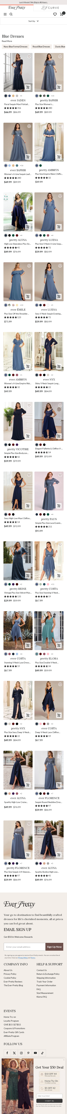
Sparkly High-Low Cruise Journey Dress (15, 802)
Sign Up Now (54, 946)
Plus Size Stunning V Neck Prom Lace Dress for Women (48, 592)
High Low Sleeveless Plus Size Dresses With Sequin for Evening (17, 244)
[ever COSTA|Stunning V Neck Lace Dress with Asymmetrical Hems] (18, 630)
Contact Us (42, 970)
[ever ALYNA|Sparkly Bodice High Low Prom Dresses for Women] (49, 839)
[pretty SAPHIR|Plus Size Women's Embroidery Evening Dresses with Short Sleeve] (49, 72)
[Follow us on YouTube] (35, 1052)
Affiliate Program (11, 1036)
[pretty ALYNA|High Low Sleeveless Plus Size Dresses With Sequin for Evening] (18, 211)
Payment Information (46, 985)
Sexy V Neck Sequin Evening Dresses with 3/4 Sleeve (47, 313)
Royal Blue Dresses (41, 46)
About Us (8, 970)
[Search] (11, 14)
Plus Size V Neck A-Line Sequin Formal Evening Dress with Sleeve (49, 244)
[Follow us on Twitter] (14, 1052)
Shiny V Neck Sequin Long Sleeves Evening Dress (46, 383)
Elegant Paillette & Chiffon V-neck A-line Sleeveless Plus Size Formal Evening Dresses (48, 448)
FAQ (39, 989)
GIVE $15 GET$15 (12, 1024)
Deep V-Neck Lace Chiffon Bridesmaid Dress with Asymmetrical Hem (47, 732)
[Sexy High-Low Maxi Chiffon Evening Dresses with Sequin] (18, 491)
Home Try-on (10, 1017)
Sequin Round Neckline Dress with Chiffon (48, 802)
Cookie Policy (10, 978)
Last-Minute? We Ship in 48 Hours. (33, 2)
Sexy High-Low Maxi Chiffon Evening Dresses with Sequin (17, 518)
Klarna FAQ (42, 997)
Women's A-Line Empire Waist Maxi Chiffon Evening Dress (17, 383)
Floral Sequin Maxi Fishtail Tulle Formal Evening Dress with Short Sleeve (16, 104)
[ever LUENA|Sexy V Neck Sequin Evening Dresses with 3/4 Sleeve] (49, 281)
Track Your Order (45, 981)
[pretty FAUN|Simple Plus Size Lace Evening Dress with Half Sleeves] (49, 491)
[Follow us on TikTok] (42, 1052)
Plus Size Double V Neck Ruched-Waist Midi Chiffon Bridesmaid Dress (47, 662)
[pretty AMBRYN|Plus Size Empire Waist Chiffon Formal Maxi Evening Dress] (49, 142)
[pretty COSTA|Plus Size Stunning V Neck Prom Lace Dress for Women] (49, 560)
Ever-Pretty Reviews (13, 981)
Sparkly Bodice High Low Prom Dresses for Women (47, 872)
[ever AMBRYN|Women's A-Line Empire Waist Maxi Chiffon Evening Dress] (18, 351)
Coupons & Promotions (14, 1028)
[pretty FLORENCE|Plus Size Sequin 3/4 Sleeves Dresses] (18, 839)
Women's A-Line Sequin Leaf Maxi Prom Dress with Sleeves (18, 174)
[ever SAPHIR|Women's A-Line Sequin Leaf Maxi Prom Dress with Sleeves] (18, 142)
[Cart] (61, 14)
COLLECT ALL (49, 1101)
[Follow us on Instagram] (21, 1052)
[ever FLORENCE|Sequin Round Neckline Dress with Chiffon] (49, 770)
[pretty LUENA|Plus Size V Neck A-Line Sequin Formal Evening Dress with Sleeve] (49, 211)
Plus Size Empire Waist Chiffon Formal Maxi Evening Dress (48, 174)
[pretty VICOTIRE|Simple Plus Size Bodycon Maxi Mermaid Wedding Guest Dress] (18, 421)
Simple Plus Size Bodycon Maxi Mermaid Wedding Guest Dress (15, 453)
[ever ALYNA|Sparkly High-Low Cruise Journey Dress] (18, 770)
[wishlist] (55, 14)
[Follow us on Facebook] (7, 1052)
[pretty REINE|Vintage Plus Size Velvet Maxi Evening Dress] (18, 560)
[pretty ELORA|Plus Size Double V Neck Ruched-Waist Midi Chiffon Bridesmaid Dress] (49, 630)
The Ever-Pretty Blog (13, 985)
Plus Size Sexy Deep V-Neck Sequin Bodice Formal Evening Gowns (17, 732)
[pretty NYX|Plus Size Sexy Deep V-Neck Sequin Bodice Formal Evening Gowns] (18, 700)
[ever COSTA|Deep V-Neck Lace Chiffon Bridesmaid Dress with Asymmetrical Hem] (49, 700)
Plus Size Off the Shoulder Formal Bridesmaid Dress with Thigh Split (17, 313)
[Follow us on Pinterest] (28, 1052)
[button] (29, 56)
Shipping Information (46, 978)
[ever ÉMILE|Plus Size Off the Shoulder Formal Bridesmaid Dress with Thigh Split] (18, 281)
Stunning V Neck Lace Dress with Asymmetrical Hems (16, 662)
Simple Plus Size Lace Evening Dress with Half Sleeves (48, 523)
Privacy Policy (10, 974)
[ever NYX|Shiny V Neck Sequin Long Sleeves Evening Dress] (49, 351)
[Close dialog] (64, 1060)
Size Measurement (45, 993)
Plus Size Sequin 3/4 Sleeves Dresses (17, 872)
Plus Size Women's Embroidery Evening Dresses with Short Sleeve (48, 104)
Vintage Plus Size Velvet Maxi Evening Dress (17, 592)
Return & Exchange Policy (48, 974)
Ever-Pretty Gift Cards (14, 1032)
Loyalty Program (11, 1021)
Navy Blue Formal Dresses (15, 46)
